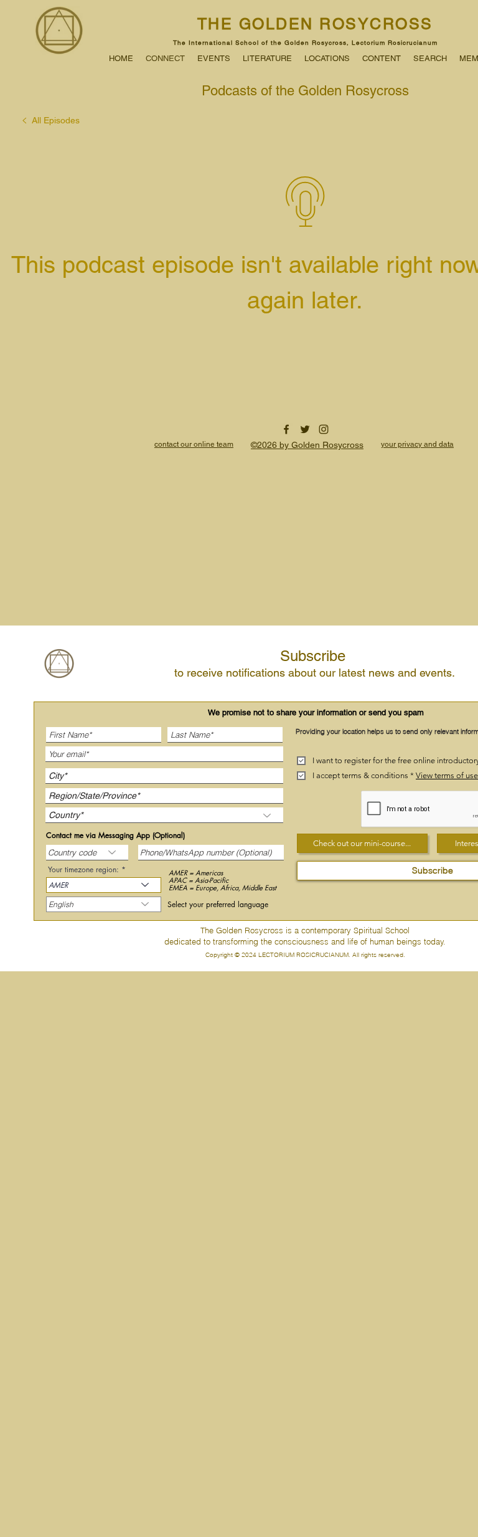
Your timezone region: (84, 869)
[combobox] (103, 904)
